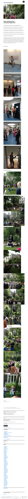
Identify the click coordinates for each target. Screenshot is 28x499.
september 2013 (6, 483)
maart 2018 (5, 455)
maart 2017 (5, 460)
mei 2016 (5, 466)
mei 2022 (5, 450)
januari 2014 (5, 481)
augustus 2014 (6, 478)
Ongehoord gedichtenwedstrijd (8, 432)
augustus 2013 (6, 484)
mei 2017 (5, 459)
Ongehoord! (6, 437)
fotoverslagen (8, 408)
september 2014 (6, 477)
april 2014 (5, 479)
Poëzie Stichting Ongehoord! (13, 407)
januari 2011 (5, 486)
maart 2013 (5, 485)
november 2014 (6, 476)
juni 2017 (5, 458)
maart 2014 (5, 480)
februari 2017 (5, 461)
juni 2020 (5, 452)
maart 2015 (5, 474)
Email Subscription (7, 420)
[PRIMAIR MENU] (23, 2)
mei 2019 (5, 454)
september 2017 (6, 457)
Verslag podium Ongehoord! (7, 435)
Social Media (5, 434)
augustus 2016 (6, 465)
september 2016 (6, 464)
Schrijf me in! (5, 425)
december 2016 (6, 462)
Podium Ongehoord (18, 408)
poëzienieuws (14, 408)
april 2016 (5, 467)
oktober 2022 (5, 448)
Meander (11, 408)
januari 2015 (5, 475)
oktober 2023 (5, 446)
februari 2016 (5, 468)
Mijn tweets (5, 494)
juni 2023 (5, 447)
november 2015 (6, 470)
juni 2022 (5, 449)
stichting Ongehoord (8, 2)
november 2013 (6, 482)
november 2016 (6, 463)
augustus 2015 (5, 472)
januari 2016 (5, 469)
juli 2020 (5, 451)
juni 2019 (5, 453)
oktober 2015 (5, 471)
